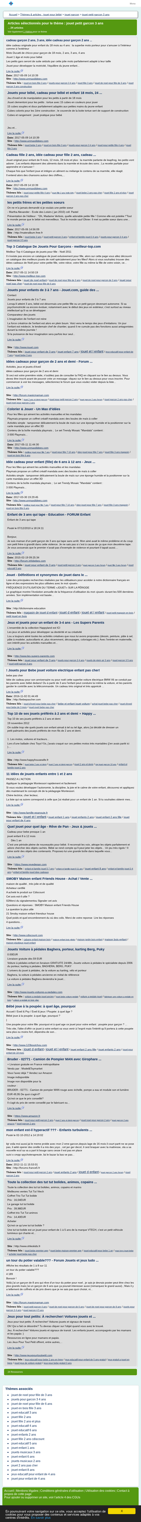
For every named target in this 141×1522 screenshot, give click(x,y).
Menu (132, 3)
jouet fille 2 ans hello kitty (63, 193)
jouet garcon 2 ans (26, 1123)
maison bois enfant (116, 939)
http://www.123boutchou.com (30, 1045)
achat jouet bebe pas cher (105, 704)
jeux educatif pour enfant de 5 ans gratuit (85, 1359)
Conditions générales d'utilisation (62, 1490)
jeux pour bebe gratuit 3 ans (58, 1363)
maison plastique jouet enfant (21, 943)
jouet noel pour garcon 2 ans (20, 403)
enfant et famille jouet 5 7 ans (39, 868)
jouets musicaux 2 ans (25, 1461)
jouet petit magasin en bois (119, 613)
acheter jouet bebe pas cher (23, 1254)
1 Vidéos (28, 31)
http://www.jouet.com (27, 347)
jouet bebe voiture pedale (67, 997)
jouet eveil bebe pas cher (41, 707)
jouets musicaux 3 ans (25, 1452)
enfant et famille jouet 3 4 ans (83, 237)
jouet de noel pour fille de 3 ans (110, 83)
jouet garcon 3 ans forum (94, 565)
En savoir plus (41, 1517)
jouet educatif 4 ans (24, 1425)
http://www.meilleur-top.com (29, 275)
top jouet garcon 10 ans (105, 764)
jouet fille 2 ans (21, 1417)
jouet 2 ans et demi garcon (35, 399)
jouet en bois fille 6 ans (18, 455)
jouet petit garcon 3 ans (55, 237)
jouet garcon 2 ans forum (91, 399)
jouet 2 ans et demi (83, 764)
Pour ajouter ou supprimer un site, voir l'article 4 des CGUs (42, 1497)
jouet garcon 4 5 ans (33, 1310)
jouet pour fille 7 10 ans (63, 452)
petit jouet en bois (16, 616)
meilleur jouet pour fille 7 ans (37, 452)
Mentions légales (27, 1490)
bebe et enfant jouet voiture (74, 703)
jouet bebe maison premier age (66, 1250)
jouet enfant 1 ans (58, 817)
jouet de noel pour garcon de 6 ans (66, 1307)
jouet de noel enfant (35, 280)
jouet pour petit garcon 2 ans (63, 399)
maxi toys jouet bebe (124, 1251)
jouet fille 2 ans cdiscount (27, 1439)
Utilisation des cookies (100, 1490)
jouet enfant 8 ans (95, 868)
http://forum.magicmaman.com (31, 395)
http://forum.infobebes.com (30, 560)
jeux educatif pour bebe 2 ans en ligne (44, 1359)
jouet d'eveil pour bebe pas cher (40, 704)
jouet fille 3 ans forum (117, 565)
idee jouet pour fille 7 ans (90, 452)
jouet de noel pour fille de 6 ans (40, 283)
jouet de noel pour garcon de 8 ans (103, 1307)
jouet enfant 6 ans (23, 1456)
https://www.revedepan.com (31, 864)
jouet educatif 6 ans (24, 1430)
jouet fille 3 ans (85, 83)
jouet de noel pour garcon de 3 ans (100, 280)
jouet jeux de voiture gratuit (28, 1363)
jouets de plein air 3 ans (98, 660)
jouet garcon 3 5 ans (17, 240)
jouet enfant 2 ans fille (109, 817)
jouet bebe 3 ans (33, 145)
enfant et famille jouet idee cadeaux (31, 872)
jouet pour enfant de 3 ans (40, 351)
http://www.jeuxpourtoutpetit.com (33, 1355)
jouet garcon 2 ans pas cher (118, 399)
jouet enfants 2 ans (83, 817)
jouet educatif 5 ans (24, 1443)
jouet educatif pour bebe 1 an (98, 1250)
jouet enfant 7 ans (68, 351)
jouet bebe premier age (36, 1250)
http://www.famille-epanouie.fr (30, 812)
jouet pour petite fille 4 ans (111, 145)
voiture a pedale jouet (91, 996)
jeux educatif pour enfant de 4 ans (33, 1474)
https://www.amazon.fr (27, 1115)
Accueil (9, 1490)
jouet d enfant (69, 612)
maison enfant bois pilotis (64, 939)
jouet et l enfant (92, 351)
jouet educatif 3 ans (24, 1412)
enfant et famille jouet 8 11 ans (69, 869)
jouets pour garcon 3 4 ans (62, 83)
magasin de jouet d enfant (40, 612)
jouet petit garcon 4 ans (35, 1307)
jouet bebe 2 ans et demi (35, 764)
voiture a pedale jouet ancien (39, 996)
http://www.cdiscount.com (28, 935)
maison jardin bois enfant (89, 939)
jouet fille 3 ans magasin (117, 452)
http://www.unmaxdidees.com (30, 78)
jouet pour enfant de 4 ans (28, 1478)
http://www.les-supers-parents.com (35, 656)
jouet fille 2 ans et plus (115, 193)
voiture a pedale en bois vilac (26, 1000)
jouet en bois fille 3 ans (35, 83)
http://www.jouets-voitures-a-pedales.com (38, 992)
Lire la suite (13, 71)
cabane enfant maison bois (37, 939)
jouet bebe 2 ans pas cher (89, 193)
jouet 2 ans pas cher (24, 1465)
